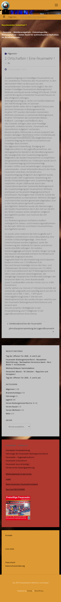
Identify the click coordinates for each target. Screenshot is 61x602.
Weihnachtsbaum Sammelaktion (20, 368)
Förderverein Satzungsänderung (20, 467)
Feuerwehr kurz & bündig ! (17, 464)
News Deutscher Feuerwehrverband (22, 484)
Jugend (9, 399)
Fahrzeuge (10, 396)
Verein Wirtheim (13, 410)
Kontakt (8, 535)
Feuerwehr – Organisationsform (20, 457)
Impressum (10, 562)
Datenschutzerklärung (15, 566)
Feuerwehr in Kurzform (16, 460)
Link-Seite (9, 549)
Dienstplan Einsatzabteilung (18, 450)
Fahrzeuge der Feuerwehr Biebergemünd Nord (27, 453)
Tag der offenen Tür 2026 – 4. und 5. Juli (23, 356)
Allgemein (12, 53)
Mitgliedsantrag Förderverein (19, 474)
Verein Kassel (12, 406)
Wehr (8, 413)
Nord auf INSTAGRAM (15, 489)
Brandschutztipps (13, 392)
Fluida (29, 591)
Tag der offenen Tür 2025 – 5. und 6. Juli (23, 377)
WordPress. (39, 591)
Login (8, 479)
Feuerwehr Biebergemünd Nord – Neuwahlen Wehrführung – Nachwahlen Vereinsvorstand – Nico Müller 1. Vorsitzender (28, 362)
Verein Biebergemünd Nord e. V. (20, 403)
